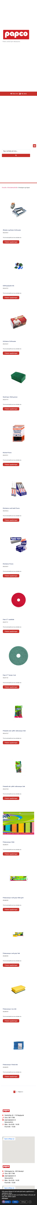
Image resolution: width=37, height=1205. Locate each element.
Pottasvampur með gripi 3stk (11, 953)
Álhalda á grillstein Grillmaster (12, 230)
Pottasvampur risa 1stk (9, 1009)
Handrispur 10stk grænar (10, 397)
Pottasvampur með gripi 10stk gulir (13, 897)
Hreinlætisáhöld (12, 187)
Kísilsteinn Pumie (8, 564)
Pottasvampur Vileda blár (10, 1064)
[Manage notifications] (3, 1201)
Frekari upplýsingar (11, 242)
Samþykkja (6, 1202)
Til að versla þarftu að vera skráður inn (12, 237)
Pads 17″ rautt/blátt (8, 619)
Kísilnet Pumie (7, 452)
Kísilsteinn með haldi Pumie (11, 508)
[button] (34, 145)
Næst (20, 1092)
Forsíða (4, 187)
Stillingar (23, 1202)
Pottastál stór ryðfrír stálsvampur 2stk (14, 786)
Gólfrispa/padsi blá (8, 285)
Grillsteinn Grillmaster (9, 341)
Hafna (15, 1202)
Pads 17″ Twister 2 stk (9, 675)
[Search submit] (16, 155)
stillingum (5, 1198)
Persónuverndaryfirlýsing (8, 1130)
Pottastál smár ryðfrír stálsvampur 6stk (14, 731)
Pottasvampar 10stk (8, 842)
